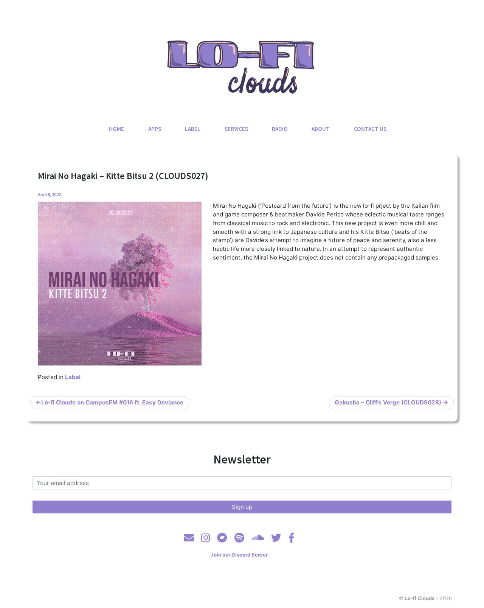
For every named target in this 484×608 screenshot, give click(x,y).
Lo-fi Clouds (419, 598)
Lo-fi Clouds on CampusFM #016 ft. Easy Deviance (112, 402)
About (321, 128)
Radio (280, 128)
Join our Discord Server (239, 555)
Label (192, 128)
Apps (154, 128)
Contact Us (370, 128)
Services (236, 128)
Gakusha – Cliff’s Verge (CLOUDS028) (388, 402)
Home (116, 128)
